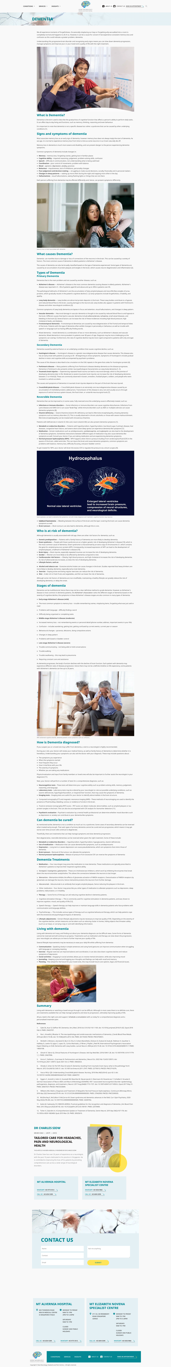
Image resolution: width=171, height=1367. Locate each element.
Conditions (28, 6)
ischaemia (104, 316)
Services (42, 6)
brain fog (73, 408)
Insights (55, 6)
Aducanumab (44, 884)
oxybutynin (104, 431)
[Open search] (146, 6)
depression (56, 166)
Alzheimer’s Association (84, 593)
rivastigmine (52, 871)
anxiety (64, 166)
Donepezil (43, 871)
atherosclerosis (94, 316)
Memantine (43, 877)
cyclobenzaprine (89, 431)
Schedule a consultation (77, 1017)
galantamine (62, 871)
